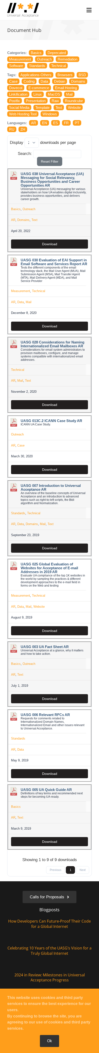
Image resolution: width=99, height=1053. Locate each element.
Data (44, 81)
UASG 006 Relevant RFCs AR (45, 715)
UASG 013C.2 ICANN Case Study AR (51, 421)
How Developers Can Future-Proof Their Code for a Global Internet (49, 923)
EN (44, 123)
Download (49, 244)
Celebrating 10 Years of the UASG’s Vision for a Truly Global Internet (49, 950)
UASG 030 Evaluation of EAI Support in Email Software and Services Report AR (54, 262)
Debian (59, 81)
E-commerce (38, 88)
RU (11, 129)
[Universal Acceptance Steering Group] (23, 5)
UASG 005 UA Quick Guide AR (46, 790)
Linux (37, 94)
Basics (36, 53)
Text (59, 107)
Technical (58, 66)
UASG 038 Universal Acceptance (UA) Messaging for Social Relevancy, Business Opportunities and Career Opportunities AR (52, 179)
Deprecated (57, 53)
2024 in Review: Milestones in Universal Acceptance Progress (49, 977)
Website (74, 107)
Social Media (19, 107)
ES (55, 123)
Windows (50, 114)
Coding (29, 81)
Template (42, 107)
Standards (37, 66)
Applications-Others (35, 75)
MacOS (54, 94)
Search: (25, 153)
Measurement (20, 59)
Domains (78, 81)
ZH (22, 129)
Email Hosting (66, 88)
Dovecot (15, 88)
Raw (55, 101)
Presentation (36, 101)
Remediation (67, 59)
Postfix (14, 101)
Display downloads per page (43, 142)
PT (77, 123)
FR (66, 123)
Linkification (18, 94)
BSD (82, 75)
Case (13, 81)
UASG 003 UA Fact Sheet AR (45, 647)
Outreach (44, 59)
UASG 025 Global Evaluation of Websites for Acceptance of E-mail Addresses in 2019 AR (49, 568)
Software (16, 66)
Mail (69, 94)
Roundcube (74, 101)
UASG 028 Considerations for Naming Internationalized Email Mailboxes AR (52, 344)
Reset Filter (49, 161)
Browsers (65, 75)
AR (33, 123)
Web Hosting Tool (23, 114)
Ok (49, 1041)
